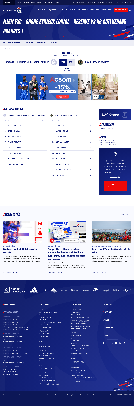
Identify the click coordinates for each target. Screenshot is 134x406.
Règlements (75, 365)
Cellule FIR (43, 366)
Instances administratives (80, 326)
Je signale (57, 2)
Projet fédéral (76, 314)
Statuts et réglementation (80, 348)
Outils (39, 2)
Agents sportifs (76, 335)
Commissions (77, 333)
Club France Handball (11, 369)
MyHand (106, 320)
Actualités (94, 10)
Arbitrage (74, 351)
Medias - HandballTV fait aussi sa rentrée (20, 251)
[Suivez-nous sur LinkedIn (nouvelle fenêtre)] (127, 2)
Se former (44, 350)
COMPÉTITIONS (75, 340)
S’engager (44, 331)
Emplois (44, 2)
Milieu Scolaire (44, 324)
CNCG (72, 338)
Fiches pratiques (77, 375)
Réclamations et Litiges (79, 353)
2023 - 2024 (19, 37)
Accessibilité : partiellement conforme (51, 395)
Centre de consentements (124, 394)
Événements (106, 10)
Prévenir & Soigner (46, 317)
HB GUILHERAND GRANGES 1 (97, 62)
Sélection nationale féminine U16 (15, 344)
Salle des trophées (10, 372)
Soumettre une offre (46, 377)
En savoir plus (115, 177)
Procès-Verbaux (76, 367)
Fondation (50, 2)
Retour (7, 48)
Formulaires (75, 372)
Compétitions (41, 10)
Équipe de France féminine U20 (14, 339)
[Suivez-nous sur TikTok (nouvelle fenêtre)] (130, 2)
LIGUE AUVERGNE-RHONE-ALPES (37, 37)
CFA (40, 361)
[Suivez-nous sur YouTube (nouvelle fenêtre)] (125, 2)
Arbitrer (42, 314)
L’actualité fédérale (9, 246)
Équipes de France (56, 10)
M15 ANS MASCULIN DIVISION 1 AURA (54, 37)
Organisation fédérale (81, 321)
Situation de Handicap (47, 358)
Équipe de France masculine (13, 319)
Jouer (42, 309)
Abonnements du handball (80, 317)
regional (26, 37)
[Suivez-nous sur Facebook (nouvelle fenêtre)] (117, 2)
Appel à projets (44, 346)
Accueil (5, 37)
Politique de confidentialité (106, 395)
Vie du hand (70, 10)
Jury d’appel (75, 358)
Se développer (44, 334)
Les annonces (44, 375)
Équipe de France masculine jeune (15, 353)
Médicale (74, 356)
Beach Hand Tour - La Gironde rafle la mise (111, 251)
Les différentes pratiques (48, 312)
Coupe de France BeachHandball (111, 246)
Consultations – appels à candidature (84, 377)
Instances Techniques (78, 329)
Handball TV (108, 328)
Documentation (78, 362)
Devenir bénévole (45, 341)
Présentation (75, 312)
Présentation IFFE (45, 356)
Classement (29, 43)
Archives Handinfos (78, 370)
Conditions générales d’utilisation (86, 395)
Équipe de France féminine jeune (14, 362)
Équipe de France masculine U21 (14, 322)
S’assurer (42, 319)
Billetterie (108, 312)
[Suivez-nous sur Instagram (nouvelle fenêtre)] (120, 2)
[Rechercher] (130, 10)
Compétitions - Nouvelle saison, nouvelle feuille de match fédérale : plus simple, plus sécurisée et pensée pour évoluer (66, 254)
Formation (19, 2)
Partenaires (26, 2)
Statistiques (41, 43)
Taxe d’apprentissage (46, 368)
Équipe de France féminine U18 (14, 341)
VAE (40, 363)
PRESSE (106, 336)
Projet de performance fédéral (50, 322)
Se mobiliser (43, 336)
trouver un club (120, 10)
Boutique (33, 2)
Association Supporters (11, 374)
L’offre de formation (46, 353)
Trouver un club (45, 327)
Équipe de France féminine (12, 336)
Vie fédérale (83, 10)
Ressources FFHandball (49, 384)
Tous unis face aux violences (49, 339)
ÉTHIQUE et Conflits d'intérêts (82, 345)
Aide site (35, 395)
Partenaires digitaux (46, 344)
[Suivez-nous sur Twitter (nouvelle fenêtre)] (122, 2)
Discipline (74, 343)
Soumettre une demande (47, 380)
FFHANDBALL (76, 309)
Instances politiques (78, 324)
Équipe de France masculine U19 (14, 324)
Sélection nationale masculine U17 (16, 327)
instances (7, 2)
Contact (27, 395)
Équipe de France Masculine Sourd (15, 330)
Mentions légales (69, 395)
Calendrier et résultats (11, 43)
